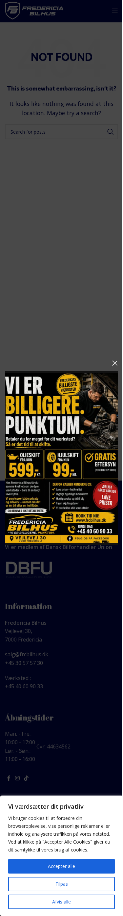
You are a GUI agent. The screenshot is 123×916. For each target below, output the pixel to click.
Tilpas (61, 884)
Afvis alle (61, 902)
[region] (61, 856)
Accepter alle (61, 866)
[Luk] (115, 363)
